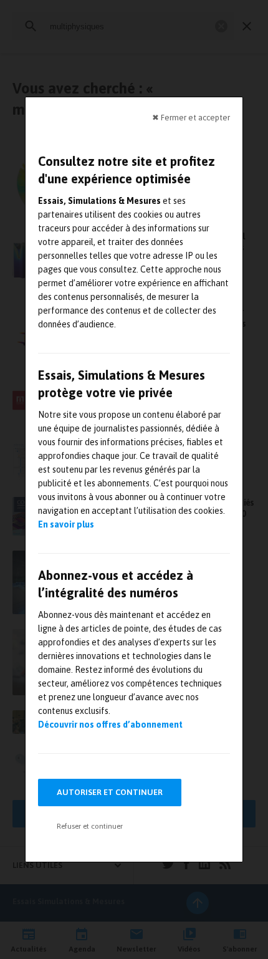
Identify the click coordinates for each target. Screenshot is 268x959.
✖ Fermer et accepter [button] (191, 117)
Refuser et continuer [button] (90, 826)
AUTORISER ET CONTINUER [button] (110, 792)
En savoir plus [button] (66, 524)
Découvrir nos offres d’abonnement (110, 725)
